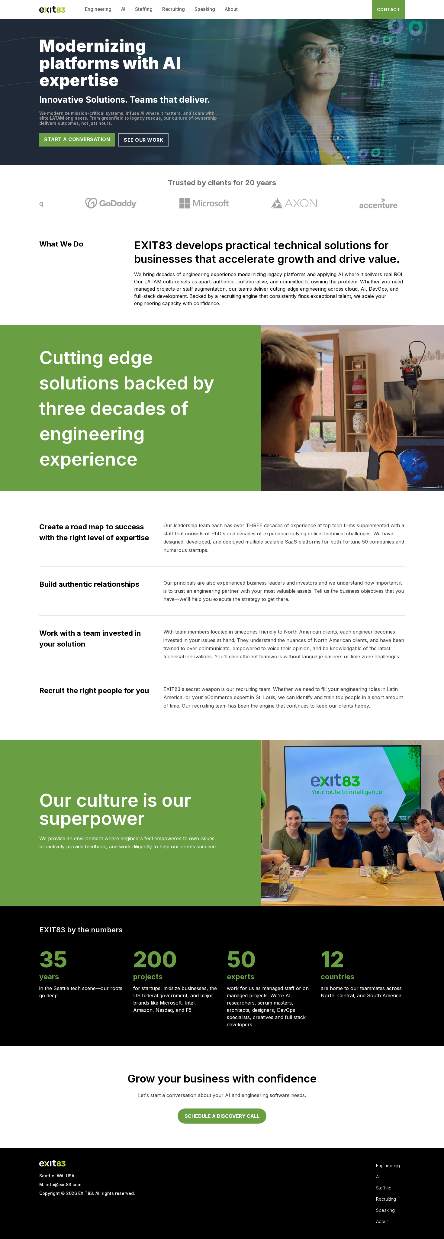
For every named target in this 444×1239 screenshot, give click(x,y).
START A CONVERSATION (77, 139)
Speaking (205, 9)
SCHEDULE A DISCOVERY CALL (222, 1116)
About (231, 9)
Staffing (144, 9)
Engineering (98, 9)
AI (123, 9)
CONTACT (388, 9)
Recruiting (173, 9)
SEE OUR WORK (143, 140)
